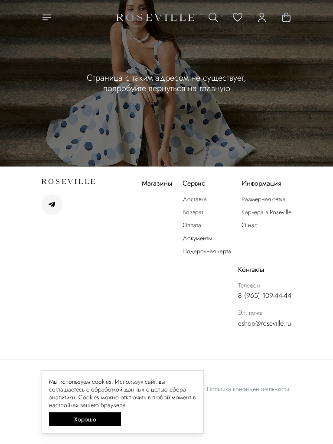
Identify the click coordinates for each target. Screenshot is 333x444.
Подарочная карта (207, 251)
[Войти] (262, 17)
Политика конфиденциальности (248, 388)
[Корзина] (286, 17)
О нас (250, 225)
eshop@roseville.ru (264, 323)
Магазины (157, 183)
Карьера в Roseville (266, 212)
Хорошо (85, 419)
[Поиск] (213, 17)
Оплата (192, 225)
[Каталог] (47, 17)
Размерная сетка (264, 199)
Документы (197, 238)
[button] (237, 17)
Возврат (193, 212)
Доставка (195, 199)
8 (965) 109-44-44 (264, 295)
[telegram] (52, 204)
